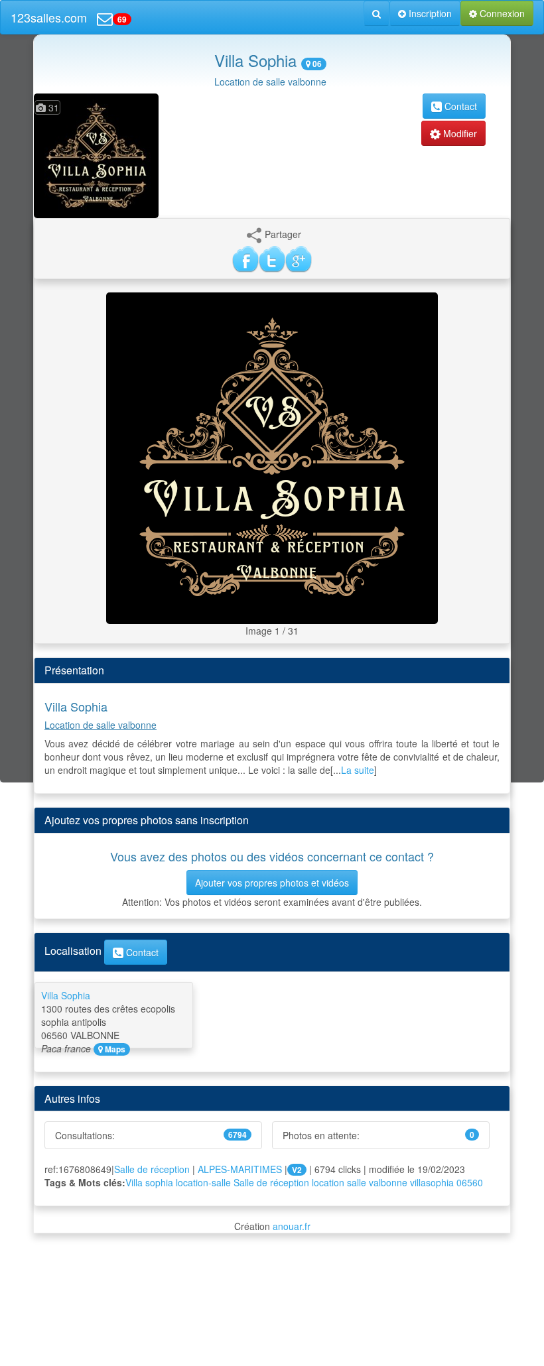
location (328, 1182)
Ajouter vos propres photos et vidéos (272, 882)
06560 (469, 1182)
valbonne (388, 1182)
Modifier (459, 133)
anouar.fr (291, 1226)
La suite (357, 769)
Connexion (501, 13)
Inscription (429, 13)
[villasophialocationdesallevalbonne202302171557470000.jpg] (272, 457)
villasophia (432, 1182)
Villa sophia (149, 1182)
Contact (459, 106)
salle (356, 1182)
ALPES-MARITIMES (240, 1169)
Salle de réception (152, 1169)
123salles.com (49, 17)
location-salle (203, 1182)
